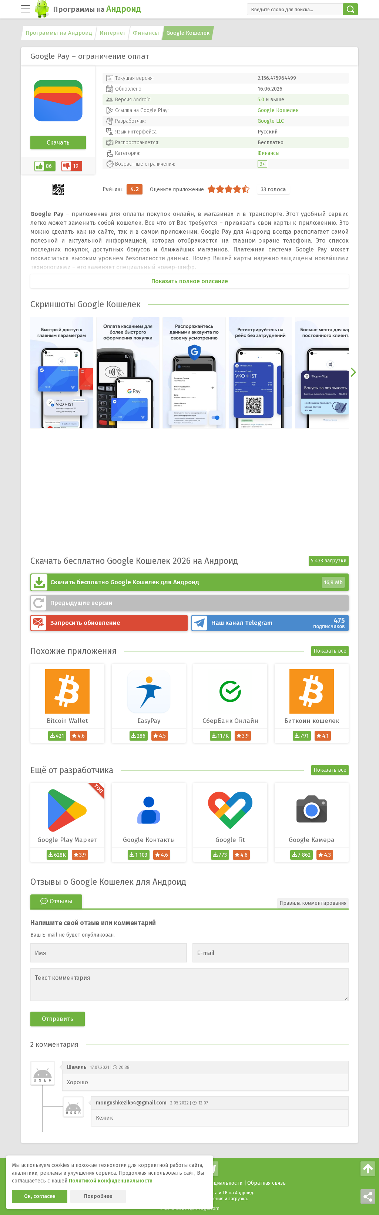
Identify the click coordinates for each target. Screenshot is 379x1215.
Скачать (58, 142)
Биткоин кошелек (311, 721)
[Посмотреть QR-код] (58, 189)
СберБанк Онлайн (230, 721)
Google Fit (230, 840)
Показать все (329, 651)
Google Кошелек (278, 110)
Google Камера (312, 840)
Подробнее (98, 1196)
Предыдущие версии (81, 603)
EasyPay (148, 721)
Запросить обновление (85, 623)
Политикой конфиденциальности (110, 1181)
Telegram (278, 623)
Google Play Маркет (67, 840)
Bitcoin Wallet (67, 721)
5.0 (261, 100)
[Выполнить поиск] (350, 9)
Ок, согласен (40, 1196)
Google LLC (271, 121)
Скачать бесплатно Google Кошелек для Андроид (196, 582)
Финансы (268, 153)
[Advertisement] (189, 498)
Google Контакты (149, 840)
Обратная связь (266, 1183)
